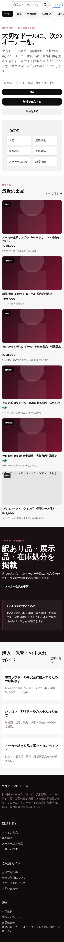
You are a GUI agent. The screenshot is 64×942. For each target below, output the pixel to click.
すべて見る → (54, 193)
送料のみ (47, 13)
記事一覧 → (56, 660)
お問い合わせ (10, 888)
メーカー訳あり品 (12, 843)
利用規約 (7, 911)
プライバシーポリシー (15, 917)
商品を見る (32, 111)
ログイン (57, 4)
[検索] (45, 4)
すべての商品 (10, 832)
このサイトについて (14, 883)
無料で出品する (32, 101)
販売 (19, 13)
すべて (7, 13)
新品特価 (40, 161)
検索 (32, 92)
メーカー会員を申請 (17, 586)
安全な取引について (14, 877)
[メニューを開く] (4, 4)
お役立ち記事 (10, 872)
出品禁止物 (8, 922)
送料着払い (41, 151)
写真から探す (10, 849)
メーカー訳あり (18, 161)
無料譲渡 (32, 13)
